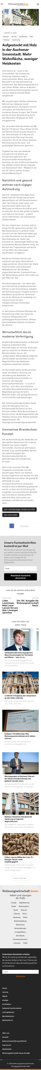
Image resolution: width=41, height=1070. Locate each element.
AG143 (14, 36)
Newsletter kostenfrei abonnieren (20, 576)
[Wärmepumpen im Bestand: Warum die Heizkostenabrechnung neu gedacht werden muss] (20, 763)
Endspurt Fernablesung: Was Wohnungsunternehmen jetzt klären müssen (20, 736)
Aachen (6, 36)
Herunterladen (11, 514)
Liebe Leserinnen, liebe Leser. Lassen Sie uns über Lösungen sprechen (10, 606)
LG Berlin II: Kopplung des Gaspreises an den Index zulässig (20, 697)
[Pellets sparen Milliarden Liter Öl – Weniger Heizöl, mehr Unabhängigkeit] (20, 844)
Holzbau (6, 40)
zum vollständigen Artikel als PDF (19, 509)
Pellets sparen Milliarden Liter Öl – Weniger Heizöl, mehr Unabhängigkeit (19, 859)
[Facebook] (11, 526)
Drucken (24, 526)
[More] (17, 526)
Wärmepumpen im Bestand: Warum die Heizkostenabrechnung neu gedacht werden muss (19, 778)
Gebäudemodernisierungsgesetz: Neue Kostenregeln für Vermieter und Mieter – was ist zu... (19, 655)
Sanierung (16, 40)
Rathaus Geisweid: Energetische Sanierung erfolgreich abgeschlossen (18, 819)
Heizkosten (23, 36)
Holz (31, 36)
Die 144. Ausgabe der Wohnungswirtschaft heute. (28, 603)
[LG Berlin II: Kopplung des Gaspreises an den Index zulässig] (20, 683)
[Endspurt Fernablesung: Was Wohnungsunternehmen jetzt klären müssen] (20, 721)
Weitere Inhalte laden (20, 878)
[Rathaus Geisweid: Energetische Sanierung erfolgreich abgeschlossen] (20, 804)
